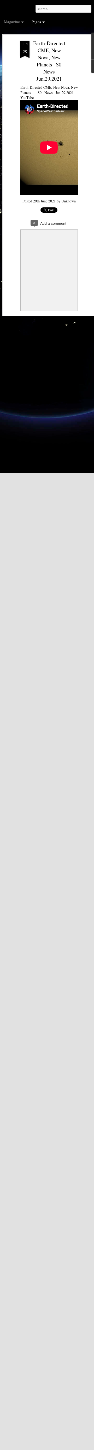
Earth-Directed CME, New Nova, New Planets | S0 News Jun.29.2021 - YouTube (49, 92)
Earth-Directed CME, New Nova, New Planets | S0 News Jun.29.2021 (49, 61)
